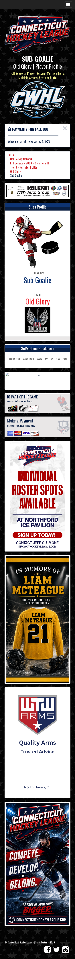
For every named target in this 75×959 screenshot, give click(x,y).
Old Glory (15, 171)
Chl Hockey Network (21, 159)
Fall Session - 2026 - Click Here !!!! (30, 163)
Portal (11, 155)
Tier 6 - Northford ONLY (23, 167)
